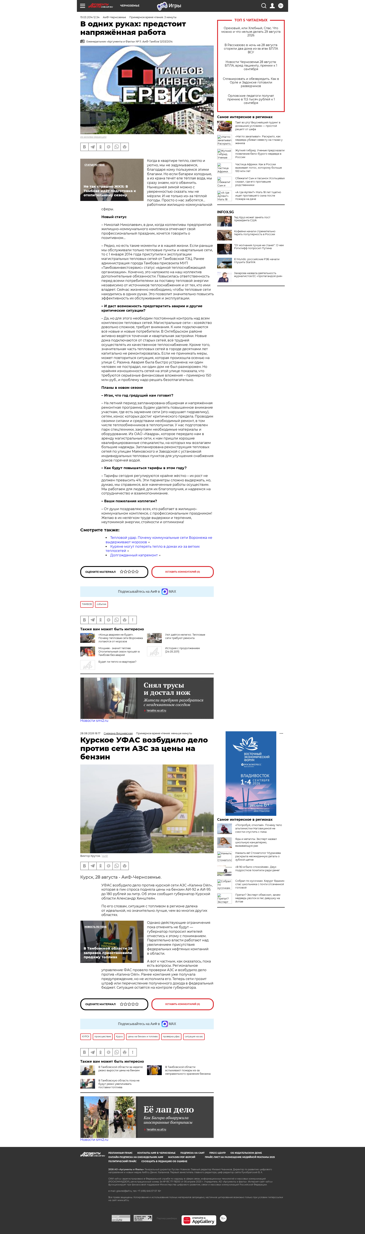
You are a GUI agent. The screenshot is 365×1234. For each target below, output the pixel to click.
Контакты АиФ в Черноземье (156, 1153)
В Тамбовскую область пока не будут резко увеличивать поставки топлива (118, 1084)
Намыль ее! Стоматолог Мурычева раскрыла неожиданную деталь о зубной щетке (258, 856)
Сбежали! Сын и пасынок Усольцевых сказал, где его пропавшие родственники (260, 182)
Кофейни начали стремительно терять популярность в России (254, 233)
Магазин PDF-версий (181, 1157)
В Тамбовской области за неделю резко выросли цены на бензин (120, 1068)
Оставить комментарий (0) (182, 572)
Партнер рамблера (167, 1218)
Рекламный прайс (120, 1153)
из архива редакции (93, 136)
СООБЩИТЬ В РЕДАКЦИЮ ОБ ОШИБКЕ (164, 1161)
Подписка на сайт (192, 1153)
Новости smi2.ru (94, 721)
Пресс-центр (217, 1153)
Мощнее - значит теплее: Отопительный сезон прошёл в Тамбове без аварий (119, 652)
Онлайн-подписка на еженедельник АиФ (135, 1157)
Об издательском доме (246, 1153)
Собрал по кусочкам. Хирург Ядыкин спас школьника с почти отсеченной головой (259, 884)
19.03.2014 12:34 (89, 17)
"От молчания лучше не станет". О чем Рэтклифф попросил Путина (259, 247)
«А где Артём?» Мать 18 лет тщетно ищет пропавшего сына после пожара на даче (258, 196)
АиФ (105, 855)
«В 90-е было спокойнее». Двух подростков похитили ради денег (257, 868)
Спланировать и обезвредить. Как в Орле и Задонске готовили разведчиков (251, 82)
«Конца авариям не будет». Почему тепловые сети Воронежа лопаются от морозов (120, 638)
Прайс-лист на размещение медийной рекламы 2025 (240, 1157)
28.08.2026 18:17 (90, 733)
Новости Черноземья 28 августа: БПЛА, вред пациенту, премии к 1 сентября (251, 65)
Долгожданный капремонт (134, 555)
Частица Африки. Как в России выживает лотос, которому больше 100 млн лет (258, 168)
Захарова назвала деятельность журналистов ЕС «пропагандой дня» (258, 275)
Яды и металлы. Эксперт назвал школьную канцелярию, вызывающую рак (256, 842)
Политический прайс (122, 1161)
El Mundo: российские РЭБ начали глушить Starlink (256, 261)
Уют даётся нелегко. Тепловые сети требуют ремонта (185, 636)
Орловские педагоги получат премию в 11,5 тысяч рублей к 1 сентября (251, 99)
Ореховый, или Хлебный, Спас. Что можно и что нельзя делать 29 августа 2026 (251, 31)
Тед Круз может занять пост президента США (252, 219)
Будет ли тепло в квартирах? (117, 661)
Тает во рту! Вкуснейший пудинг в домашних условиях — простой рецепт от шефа (257, 126)
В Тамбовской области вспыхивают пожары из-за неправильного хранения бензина (188, 1070)
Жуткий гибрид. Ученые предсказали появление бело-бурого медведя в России (260, 154)
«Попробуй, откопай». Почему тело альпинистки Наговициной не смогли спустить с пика (258, 828)
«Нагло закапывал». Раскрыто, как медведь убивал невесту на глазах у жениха (259, 140)
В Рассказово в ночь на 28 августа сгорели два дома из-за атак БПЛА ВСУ (251, 48)
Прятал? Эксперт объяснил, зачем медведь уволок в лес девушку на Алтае (257, 898)
